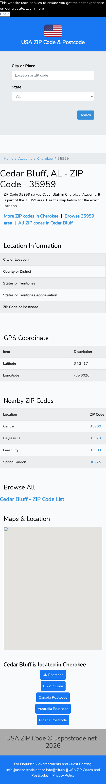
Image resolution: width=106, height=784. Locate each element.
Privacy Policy (63, 775)
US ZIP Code (53, 686)
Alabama (25, 158)
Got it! (5, 14)
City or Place (23, 66)
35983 (95, 450)
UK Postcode (53, 674)
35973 (95, 438)
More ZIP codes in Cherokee (31, 216)
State (16, 87)
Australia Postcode (53, 708)
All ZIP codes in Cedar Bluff (45, 223)
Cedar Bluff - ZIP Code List (32, 499)
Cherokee (45, 158)
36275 (95, 461)
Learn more (35, 8)
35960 (95, 426)
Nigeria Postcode (53, 720)
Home (8, 158)
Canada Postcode (53, 697)
